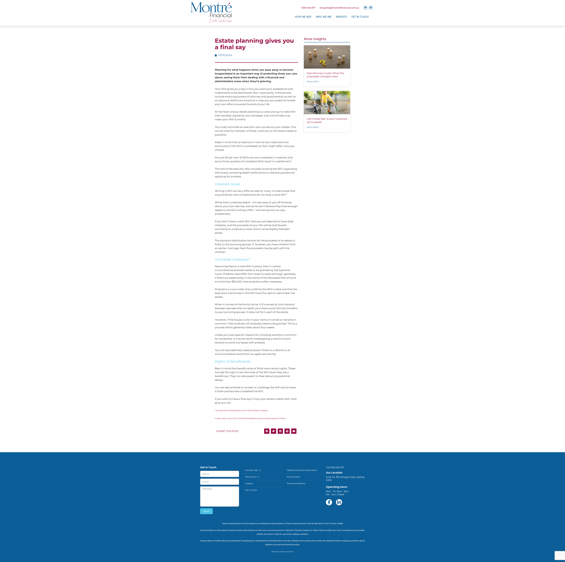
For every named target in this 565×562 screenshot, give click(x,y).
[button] (266, 431)
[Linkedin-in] (339, 502)
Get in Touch (360, 17)
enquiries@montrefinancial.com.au (339, 7)
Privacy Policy (293, 477)
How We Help (303, 17)
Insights (341, 17)
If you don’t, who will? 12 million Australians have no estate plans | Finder (250, 418)
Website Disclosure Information (302, 470)
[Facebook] (365, 7)
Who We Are (323, 17)
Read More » (313, 82)
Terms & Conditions (296, 483)
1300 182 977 (308, 7)
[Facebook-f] (329, 502)
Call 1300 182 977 (335, 467)
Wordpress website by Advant (282, 552)
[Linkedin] (371, 7)
